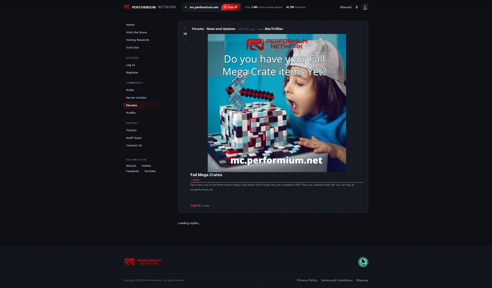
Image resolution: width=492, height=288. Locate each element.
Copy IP (232, 7)
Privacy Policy (307, 280)
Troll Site (132, 47)
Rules (130, 90)
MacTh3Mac (270, 29)
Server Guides (136, 97)
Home (130, 24)
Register (132, 72)
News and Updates (221, 29)
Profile (130, 113)
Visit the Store (136, 32)
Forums (131, 105)
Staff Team (134, 138)
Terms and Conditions (337, 280)
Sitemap (362, 280)
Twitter (146, 166)
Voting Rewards (137, 40)
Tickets (131, 130)
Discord (345, 7)
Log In (130, 65)
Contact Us (134, 145)
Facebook (132, 171)
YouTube (150, 171)
